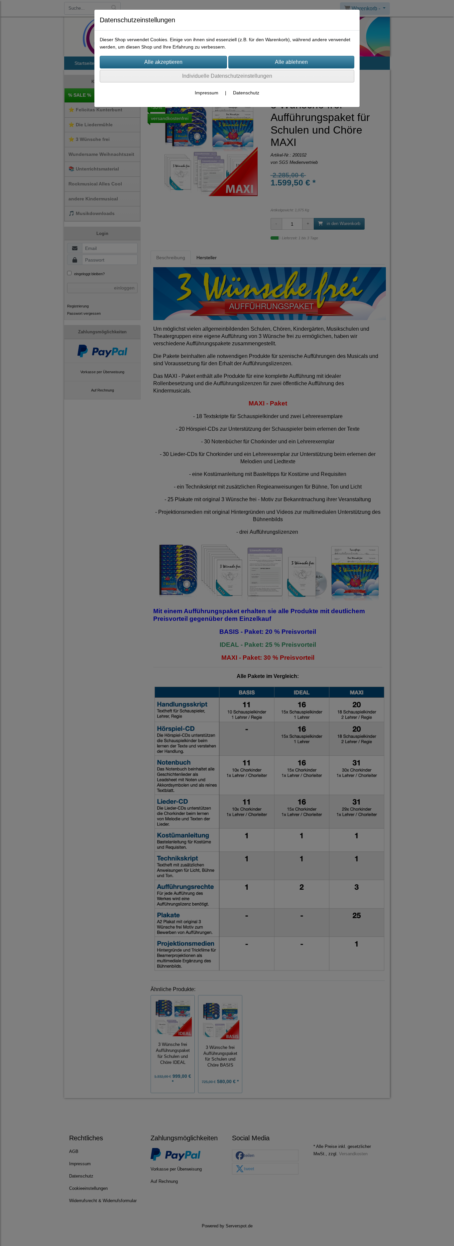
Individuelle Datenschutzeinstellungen (227, 76)
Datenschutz (246, 92)
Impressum (206, 92)
